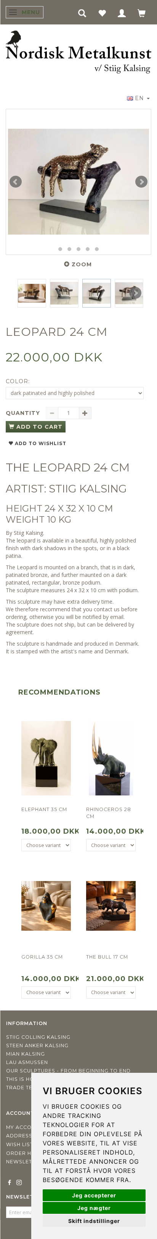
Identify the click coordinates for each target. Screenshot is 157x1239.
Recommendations (59, 692)
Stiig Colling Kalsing (38, 1037)
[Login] (122, 13)
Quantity (24, 413)
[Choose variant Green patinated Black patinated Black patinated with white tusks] (46, 845)
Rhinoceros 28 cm (108, 813)
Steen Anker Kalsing (37, 1045)
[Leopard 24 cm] (78, 182)
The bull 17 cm (107, 957)
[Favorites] (102, 13)
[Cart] (141, 13)
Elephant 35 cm (44, 809)
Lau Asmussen (27, 1062)
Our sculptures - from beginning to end (68, 1071)
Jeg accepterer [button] (94, 1195)
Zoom (82, 264)
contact (103, 609)
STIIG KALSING (88, 488)
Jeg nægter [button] (94, 1208)
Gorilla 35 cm (42, 957)
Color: (18, 381)
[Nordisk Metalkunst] (78, 52)
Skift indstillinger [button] (94, 1221)
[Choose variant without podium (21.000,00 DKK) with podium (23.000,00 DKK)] (111, 992)
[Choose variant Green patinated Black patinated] (111, 845)
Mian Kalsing (25, 1054)
